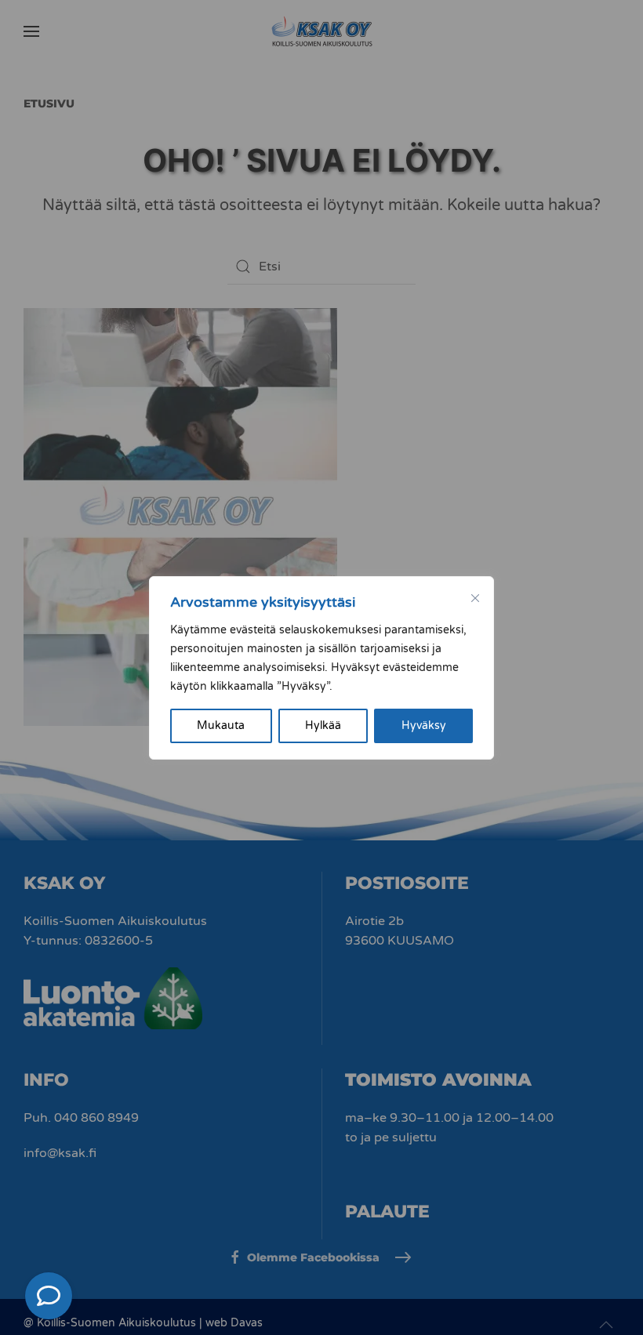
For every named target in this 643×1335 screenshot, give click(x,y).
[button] (48, 1295)
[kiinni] (475, 598)
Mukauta (221, 725)
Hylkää (323, 725)
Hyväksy (423, 725)
